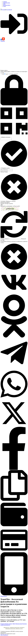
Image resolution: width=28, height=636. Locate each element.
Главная (5, 1)
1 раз (3, 74)
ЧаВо (4, 3)
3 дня (6, 74)
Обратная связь (6, 2)
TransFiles (3, 41)
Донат (4, 6)
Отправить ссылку (5, 168)
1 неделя (11, 74)
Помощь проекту (8, 623)
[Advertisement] (14, 56)
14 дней (16, 74)
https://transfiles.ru (4, 634)
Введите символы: (5, 238)
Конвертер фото (6, 5)
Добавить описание (5, 137)
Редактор (3, 623)
